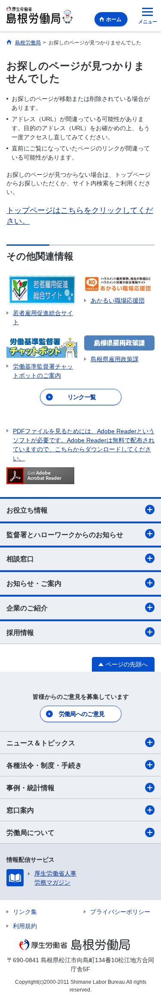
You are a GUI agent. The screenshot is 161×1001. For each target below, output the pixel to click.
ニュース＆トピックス (40, 743)
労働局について (30, 832)
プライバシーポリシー (120, 911)
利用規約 (25, 926)
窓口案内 (20, 810)
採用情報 (20, 632)
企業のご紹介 (27, 608)
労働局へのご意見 (81, 713)
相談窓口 (20, 559)
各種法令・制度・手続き (44, 765)
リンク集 (25, 911)
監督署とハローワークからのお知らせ (64, 534)
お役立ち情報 (27, 510)
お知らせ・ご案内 (33, 583)
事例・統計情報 (30, 787)
